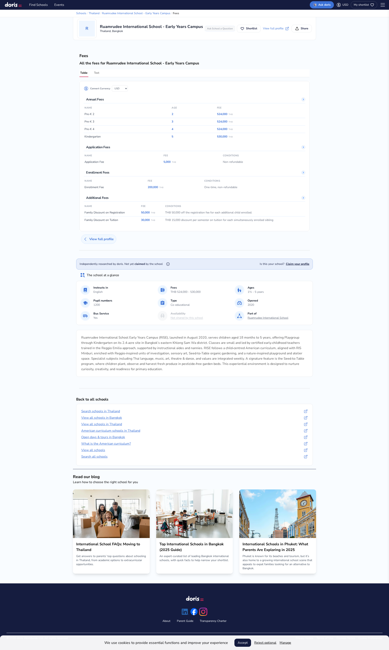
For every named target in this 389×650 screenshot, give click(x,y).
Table (84, 73)
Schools (81, 13)
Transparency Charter (213, 621)
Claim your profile (297, 264)
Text (96, 73)
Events (59, 5)
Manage (285, 642)
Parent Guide (185, 621)
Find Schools (38, 5)
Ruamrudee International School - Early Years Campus (136, 13)
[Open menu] (383, 4)
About (166, 621)
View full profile (273, 28)
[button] (220, 28)
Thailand (94, 13)
